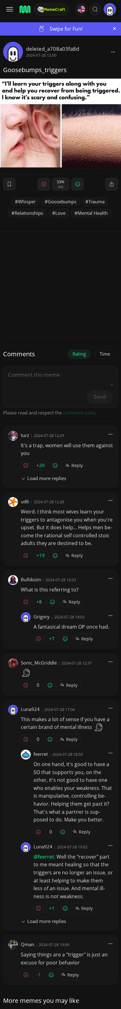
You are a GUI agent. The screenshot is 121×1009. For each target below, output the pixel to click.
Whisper (27, 201)
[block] (113, 52)
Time (105, 354)
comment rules (79, 412)
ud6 (25, 501)
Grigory (41, 616)
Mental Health (93, 213)
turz (25, 435)
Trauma (96, 201)
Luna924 (30, 709)
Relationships (29, 213)
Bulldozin (31, 579)
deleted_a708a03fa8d (52, 48)
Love (60, 213)
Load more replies (46, 478)
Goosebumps (62, 201)
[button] (95, 9)
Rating (79, 354)
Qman (27, 944)
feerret (40, 754)
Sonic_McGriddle (39, 663)
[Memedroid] (24, 9)
